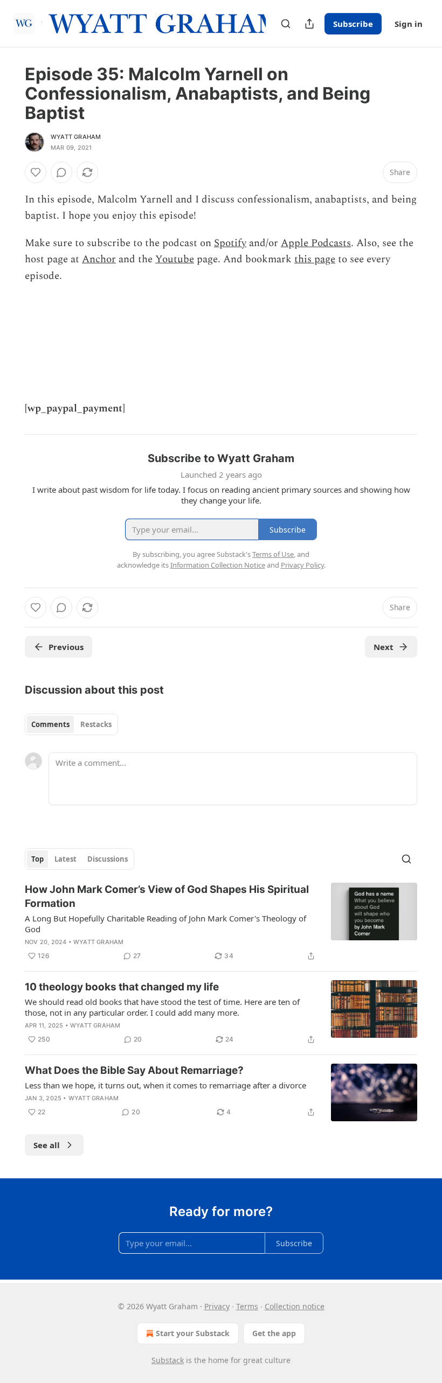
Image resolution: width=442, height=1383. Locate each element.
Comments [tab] (50, 724)
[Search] (285, 23)
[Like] (35, 172)
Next (383, 646)
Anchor (99, 259)
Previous (66, 646)
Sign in (409, 23)
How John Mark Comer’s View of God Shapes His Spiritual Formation (167, 896)
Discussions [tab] (107, 859)
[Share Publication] (309, 23)
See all (46, 1145)
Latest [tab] (65, 859)
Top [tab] (37, 859)
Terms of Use (273, 554)
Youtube (174, 259)
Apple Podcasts (316, 243)
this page (314, 259)
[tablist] (71, 724)
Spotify (230, 243)
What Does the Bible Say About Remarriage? (134, 1070)
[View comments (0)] (61, 172)
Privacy (217, 1306)
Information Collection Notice (217, 565)
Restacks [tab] (96, 724)
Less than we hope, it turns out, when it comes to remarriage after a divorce (165, 1085)
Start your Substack (193, 1333)
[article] (221, 922)
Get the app (274, 1333)
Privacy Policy (302, 565)
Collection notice (294, 1306)
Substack (167, 1360)
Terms (247, 1306)
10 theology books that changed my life (122, 987)
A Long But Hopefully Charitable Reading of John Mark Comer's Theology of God (165, 923)
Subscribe (353, 23)
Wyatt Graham (76, 137)
